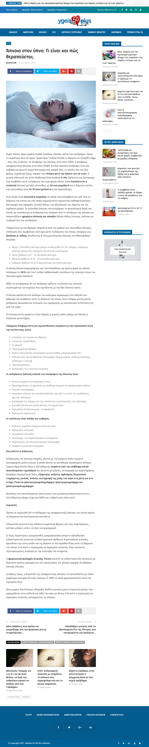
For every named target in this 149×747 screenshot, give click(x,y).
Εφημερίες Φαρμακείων (57, 10)
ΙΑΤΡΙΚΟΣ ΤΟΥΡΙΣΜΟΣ (72, 32)
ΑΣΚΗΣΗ (42, 32)
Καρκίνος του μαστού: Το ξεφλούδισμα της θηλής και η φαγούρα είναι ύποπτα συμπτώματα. (121, 174)
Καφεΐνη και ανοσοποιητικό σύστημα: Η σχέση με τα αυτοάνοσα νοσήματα (130, 77)
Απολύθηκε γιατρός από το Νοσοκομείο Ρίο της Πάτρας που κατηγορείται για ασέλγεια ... (77, 629)
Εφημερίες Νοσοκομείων (32, 10)
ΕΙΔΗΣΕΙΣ (13, 32)
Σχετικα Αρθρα (13, 642)
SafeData (46, 743)
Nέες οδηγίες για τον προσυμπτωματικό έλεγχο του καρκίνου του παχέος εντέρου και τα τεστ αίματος (74, 3)
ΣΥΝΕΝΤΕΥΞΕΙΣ (117, 715)
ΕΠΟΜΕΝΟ (26, 697)
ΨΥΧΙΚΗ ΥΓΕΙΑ (133, 32)
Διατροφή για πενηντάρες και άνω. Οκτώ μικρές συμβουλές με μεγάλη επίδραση (130, 154)
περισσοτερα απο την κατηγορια (70, 642)
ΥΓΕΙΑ (8, 43)
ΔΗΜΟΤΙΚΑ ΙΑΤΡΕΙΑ (72, 715)
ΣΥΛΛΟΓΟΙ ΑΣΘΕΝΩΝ (95, 715)
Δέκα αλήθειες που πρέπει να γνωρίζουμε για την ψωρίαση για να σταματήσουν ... (26, 629)
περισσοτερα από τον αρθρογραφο (38, 642)
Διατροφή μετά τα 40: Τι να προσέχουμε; (130, 209)
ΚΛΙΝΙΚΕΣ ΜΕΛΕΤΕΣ (96, 32)
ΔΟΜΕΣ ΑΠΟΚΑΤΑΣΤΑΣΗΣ (48, 715)
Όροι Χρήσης (11, 10)
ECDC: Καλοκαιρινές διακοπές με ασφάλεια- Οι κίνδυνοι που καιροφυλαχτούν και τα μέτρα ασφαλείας (50, 677)
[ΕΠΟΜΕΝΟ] (109, 131)
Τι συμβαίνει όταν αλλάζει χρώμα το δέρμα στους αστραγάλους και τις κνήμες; (130, 194)
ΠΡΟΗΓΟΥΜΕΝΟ (14, 697)
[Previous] (104, 131)
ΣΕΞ (54, 32)
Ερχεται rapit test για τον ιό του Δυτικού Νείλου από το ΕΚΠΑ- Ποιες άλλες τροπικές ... (130, 95)
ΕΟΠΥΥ (28, 715)
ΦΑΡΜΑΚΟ (116, 32)
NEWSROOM (11, 63)
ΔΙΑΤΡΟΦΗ (28, 32)
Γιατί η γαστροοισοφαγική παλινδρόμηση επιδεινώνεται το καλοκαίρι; (119, 115)
